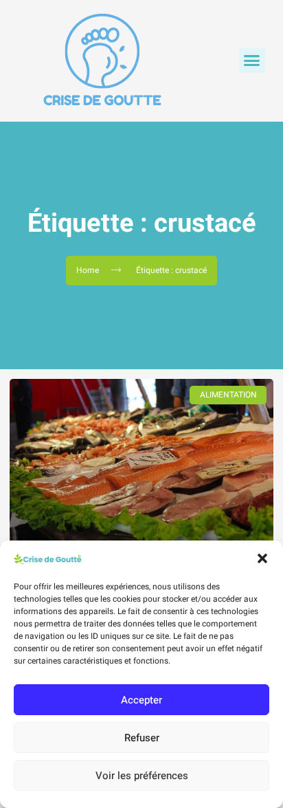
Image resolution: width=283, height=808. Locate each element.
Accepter (141, 700)
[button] (262, 558)
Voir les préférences (141, 775)
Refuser (141, 737)
